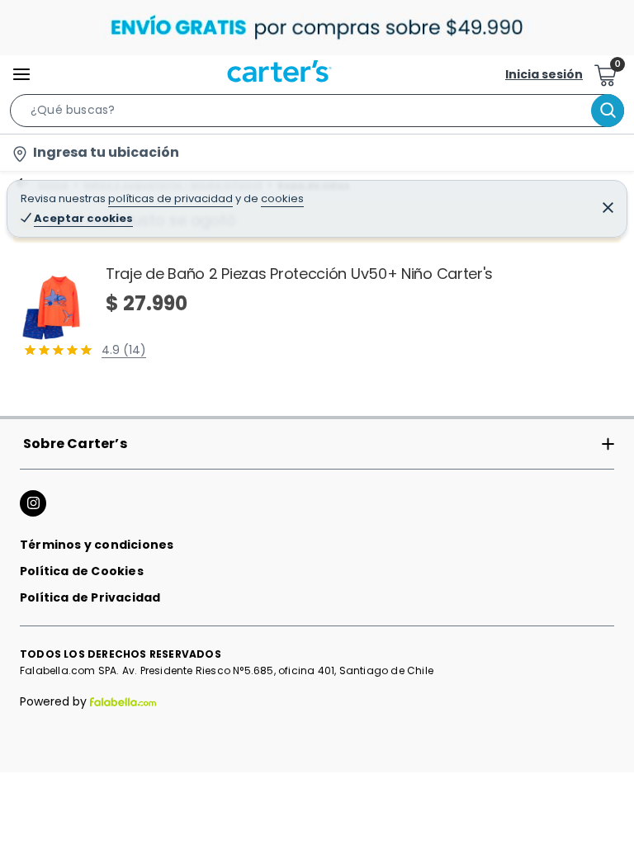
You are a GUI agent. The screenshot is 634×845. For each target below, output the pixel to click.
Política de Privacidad (90, 597)
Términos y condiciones (96, 544)
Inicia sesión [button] (544, 74)
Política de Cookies (82, 571)
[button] (317, 114)
